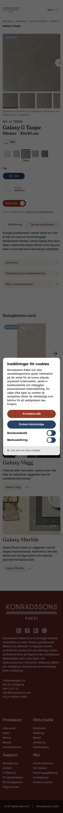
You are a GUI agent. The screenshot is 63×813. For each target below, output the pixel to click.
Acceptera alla (32, 413)
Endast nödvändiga (31, 424)
